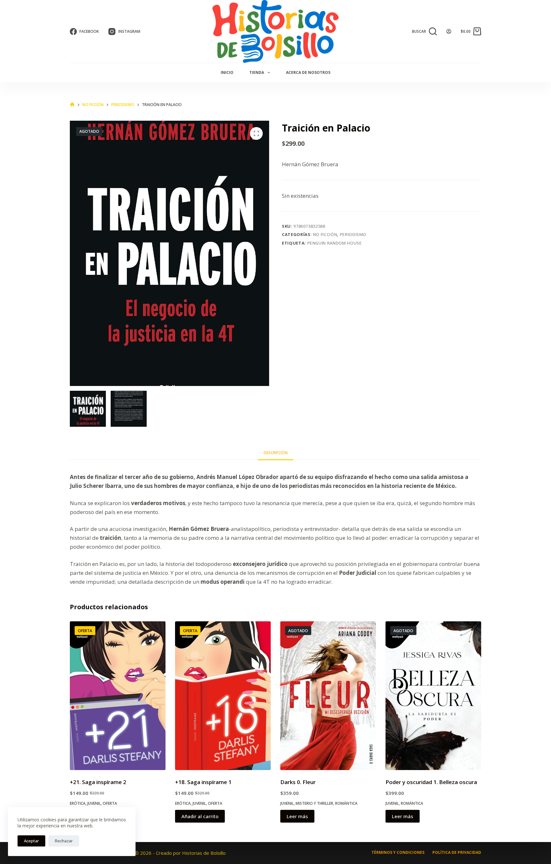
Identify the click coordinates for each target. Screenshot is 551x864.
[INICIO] (72, 104)
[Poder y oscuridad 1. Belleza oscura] (433, 695)
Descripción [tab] (276, 452)
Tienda (256, 72)
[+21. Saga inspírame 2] (117, 695)
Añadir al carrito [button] (199, 816)
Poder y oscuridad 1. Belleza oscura (431, 782)
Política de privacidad (456, 852)
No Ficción (325, 234)
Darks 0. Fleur (298, 782)
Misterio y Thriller (314, 803)
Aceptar (31, 841)
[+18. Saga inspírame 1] (223, 695)
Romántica (346, 803)
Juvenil (94, 803)
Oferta (110, 803)
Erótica (77, 803)
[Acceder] (448, 31)
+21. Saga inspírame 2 (98, 782)
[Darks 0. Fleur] (328, 695)
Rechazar (64, 841)
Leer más (297, 816)
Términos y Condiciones (397, 852)
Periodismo (353, 234)
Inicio (227, 72)
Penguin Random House (334, 243)
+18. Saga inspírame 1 (203, 782)
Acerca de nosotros (308, 72)
